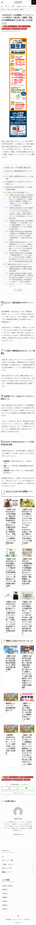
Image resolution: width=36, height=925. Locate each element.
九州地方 (4, 909)
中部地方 (4, 893)
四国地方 (4, 905)
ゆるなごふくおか (12, 26)
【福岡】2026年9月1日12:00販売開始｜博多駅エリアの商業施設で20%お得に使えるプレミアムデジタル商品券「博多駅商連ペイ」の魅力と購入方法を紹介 (20, 236)
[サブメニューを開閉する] (32, 860)
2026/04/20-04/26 (6, 28)
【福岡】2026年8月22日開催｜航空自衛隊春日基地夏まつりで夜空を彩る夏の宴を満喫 (20, 269)
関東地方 (4, 889)
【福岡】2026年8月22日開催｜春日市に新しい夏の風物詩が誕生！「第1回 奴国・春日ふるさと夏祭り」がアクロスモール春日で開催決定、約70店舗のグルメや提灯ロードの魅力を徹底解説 (21, 278)
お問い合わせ (27, 919)
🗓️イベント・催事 (7, 860)
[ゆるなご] (18, 2)
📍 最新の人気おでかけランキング (17, 264)
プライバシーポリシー (17, 919)
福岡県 (5, 26)
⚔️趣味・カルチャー (8, 864)
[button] (9, 788)
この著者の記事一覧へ (18, 834)
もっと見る (18, 290)
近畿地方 (4, 897)
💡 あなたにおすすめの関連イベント (18, 192)
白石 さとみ (18, 819)
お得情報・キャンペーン (24, 26)
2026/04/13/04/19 (16, 28)
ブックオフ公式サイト (20, 154)
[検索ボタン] (2, 2)
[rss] (18, 916)
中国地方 (4, 901)
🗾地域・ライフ (7, 872)
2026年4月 (24, 28)
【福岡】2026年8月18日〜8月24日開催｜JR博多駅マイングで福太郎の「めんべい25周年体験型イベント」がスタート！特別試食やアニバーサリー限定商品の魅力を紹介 (21, 225)
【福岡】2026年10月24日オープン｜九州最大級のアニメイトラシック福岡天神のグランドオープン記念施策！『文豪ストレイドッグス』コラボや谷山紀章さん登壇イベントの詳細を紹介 (21, 246)
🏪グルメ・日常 (7, 868)
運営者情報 (8, 919)
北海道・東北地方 (7, 886)
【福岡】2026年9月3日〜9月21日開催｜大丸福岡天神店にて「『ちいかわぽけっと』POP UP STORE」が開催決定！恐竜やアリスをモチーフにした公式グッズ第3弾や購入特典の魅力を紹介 (21, 257)
